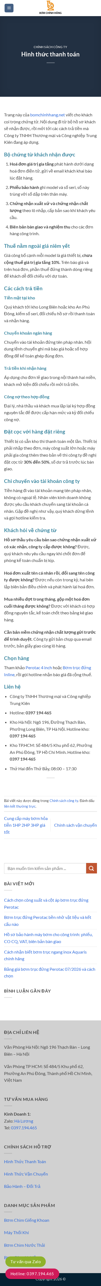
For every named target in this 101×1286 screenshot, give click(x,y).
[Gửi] (91, 868)
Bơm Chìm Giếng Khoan (26, 1220)
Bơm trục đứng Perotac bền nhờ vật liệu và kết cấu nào (47, 921)
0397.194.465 (24, 1127)
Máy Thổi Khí (16, 1232)
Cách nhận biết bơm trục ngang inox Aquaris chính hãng (45, 955)
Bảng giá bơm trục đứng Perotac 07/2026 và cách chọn (49, 972)
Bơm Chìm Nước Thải (24, 1245)
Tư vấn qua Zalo (26, 1261)
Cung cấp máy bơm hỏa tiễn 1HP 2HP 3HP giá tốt (26, 825)
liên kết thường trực (20, 806)
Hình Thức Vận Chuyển (26, 1173)
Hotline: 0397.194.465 (32, 1273)
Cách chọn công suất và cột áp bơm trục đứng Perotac (46, 903)
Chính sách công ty (50, 47)
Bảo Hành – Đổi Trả (22, 1186)
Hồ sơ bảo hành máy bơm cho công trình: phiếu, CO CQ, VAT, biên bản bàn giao (48, 938)
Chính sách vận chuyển (75, 825)
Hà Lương (23, 1120)
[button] (9, 8)
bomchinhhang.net (47, 114)
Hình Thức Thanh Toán (25, 1161)
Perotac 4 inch (39, 667)
